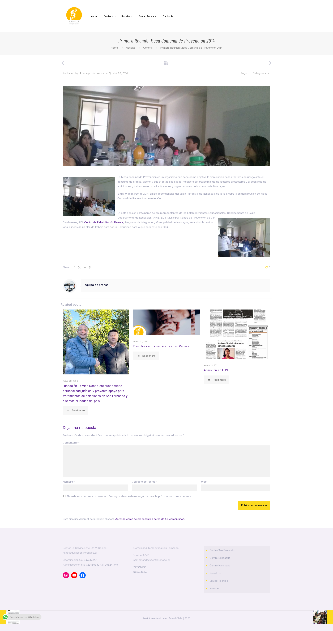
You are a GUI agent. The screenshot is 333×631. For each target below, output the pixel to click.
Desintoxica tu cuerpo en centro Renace (161, 346)
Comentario (71, 442)
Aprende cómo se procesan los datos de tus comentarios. (150, 519)
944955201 (90, 560)
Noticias (130, 47)
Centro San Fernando (222, 550)
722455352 (92, 564)
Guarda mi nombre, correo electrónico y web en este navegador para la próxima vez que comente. (129, 496)
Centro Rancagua (220, 557)
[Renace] (74, 16)
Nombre (69, 481)
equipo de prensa (93, 73)
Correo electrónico (144, 481)
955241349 (111, 564)
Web (204, 481)
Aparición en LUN (216, 370)
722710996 (139, 567)
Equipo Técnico (219, 580)
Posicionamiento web (155, 618)
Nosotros (215, 573)
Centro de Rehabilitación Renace (103, 222)
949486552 (140, 572)
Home (114, 47)
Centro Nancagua (220, 565)
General (147, 47)
